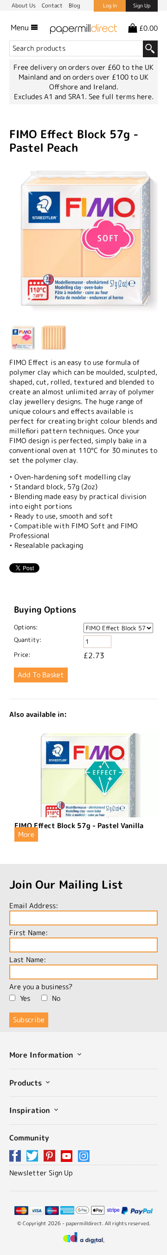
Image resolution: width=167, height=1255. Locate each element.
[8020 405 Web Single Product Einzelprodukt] (83, 239)
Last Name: (27, 960)
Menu (21, 27)
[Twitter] (33, 1156)
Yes (25, 998)
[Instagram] (84, 1156)
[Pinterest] (51, 1156)
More (26, 834)
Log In (110, 5)
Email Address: (33, 906)
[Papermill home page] (83, 27)
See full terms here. (121, 96)
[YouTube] (68, 1156)
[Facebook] (16, 1156)
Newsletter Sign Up (41, 1173)
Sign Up (141, 5)
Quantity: (28, 639)
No (56, 998)
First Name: (28, 933)
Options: (26, 627)
